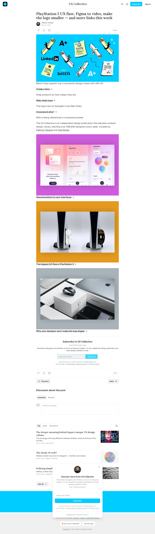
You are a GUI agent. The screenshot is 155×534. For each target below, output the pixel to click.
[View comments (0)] (44, 30)
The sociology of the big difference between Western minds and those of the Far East (66, 439)
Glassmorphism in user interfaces (54, 197)
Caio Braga (63, 130)
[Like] (38, 30)
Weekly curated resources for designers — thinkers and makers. (61, 456)
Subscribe (136, 4)
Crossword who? (45, 112)
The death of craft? (46, 452)
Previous (45, 381)
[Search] (122, 4)
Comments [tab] (42, 397)
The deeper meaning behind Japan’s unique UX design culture (65, 434)
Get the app (88, 523)
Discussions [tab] (53, 426)
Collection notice (92, 518)
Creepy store (43, 89)
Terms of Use (88, 506)
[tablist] (46, 397)
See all (41, 484)
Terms (82, 518)
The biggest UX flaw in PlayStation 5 (55, 264)
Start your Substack (71, 523)
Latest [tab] (44, 426)
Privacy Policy (94, 508)
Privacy (76, 518)
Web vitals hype (44, 100)
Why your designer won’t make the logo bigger (60, 331)
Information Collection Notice (77, 508)
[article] (77, 439)
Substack (66, 529)
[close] (99, 467)
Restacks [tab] (51, 397)
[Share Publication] (127, 4)
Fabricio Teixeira (47, 23)
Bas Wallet (50, 443)
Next (112, 381)
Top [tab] (39, 426)
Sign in (148, 4)
